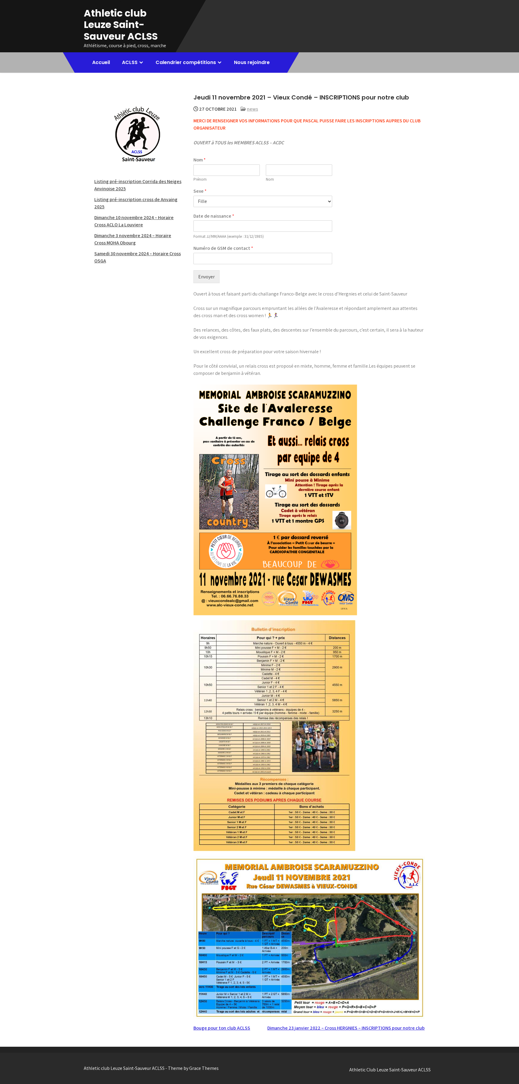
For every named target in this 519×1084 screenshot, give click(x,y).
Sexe (200, 191)
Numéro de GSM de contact (223, 248)
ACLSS (130, 62)
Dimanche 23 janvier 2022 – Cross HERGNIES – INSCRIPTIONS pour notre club (346, 1028)
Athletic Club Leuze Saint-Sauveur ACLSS (390, 1070)
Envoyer (206, 277)
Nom (199, 160)
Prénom (200, 179)
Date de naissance (213, 216)
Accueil (101, 62)
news (252, 109)
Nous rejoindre (252, 62)
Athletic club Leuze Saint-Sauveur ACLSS (121, 24)
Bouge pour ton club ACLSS (221, 1028)
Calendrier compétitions (186, 62)
